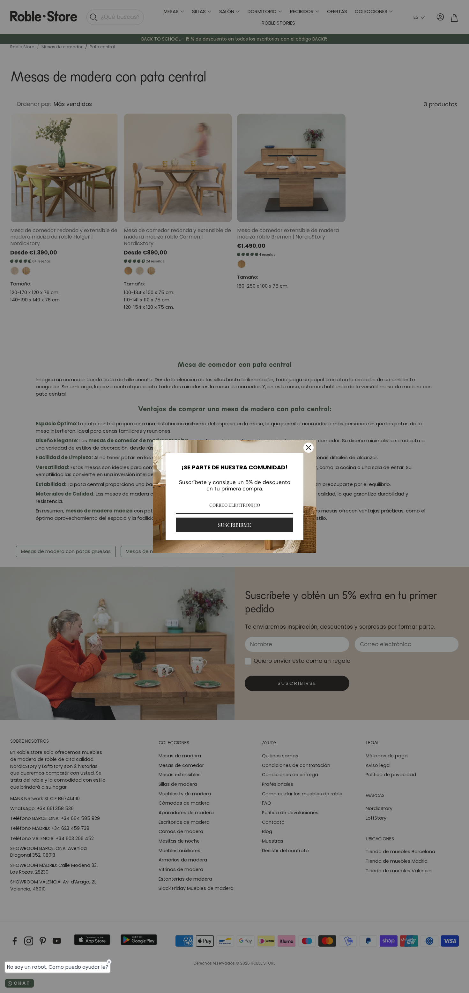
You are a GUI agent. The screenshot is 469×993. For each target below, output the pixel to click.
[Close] (308, 447)
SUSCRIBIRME (234, 524)
